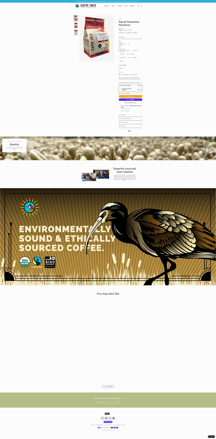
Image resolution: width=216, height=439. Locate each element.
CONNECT (132, 6)
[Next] (152, 1)
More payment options (131, 102)
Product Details (122, 114)
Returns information (123, 122)
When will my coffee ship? (125, 118)
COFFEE (106, 6)
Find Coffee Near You (99, 424)
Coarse (128, 50)
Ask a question (122, 126)
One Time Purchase (126, 85)
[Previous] (64, 1)
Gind (120, 47)
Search (92, 424)
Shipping (120, 29)
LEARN (120, 6)
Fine (129, 57)
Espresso (135, 57)
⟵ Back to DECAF (108, 386)
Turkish (121, 61)
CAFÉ (126, 6)
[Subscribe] (118, 402)
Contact (123, 424)
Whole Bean (122, 50)
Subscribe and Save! (126, 88)
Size (120, 41)
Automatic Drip (123, 57)
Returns (114, 424)
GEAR (113, 6)
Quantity (121, 68)
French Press (135, 50)
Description (121, 37)
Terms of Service (108, 424)
